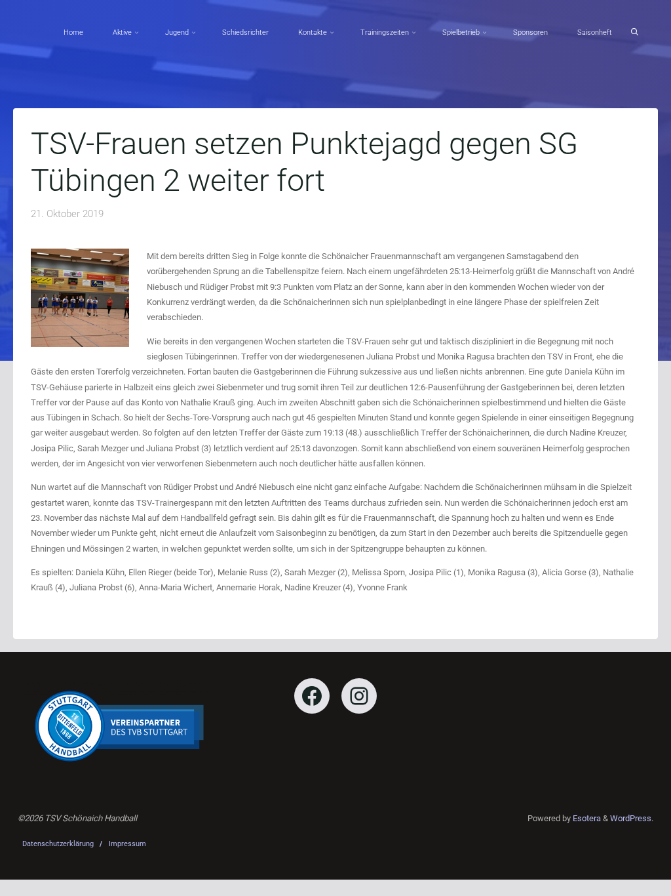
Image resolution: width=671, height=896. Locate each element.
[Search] (634, 32)
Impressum (127, 844)
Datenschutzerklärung (58, 844)
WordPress (630, 818)
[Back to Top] (620, 878)
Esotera (586, 818)
